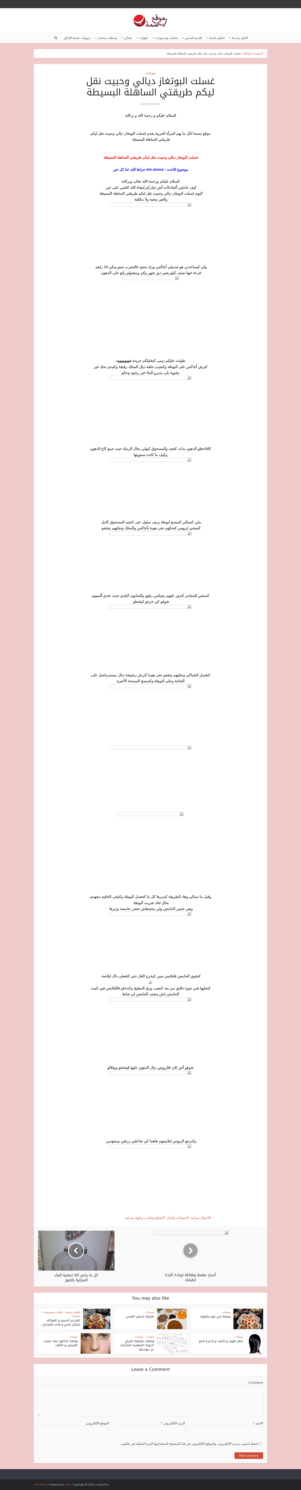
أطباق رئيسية (240, 37)
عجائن (128, 37)
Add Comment (150, 104)
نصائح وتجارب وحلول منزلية (144, 1217)
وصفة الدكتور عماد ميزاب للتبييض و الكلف (60, 1343)
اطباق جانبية (217, 37)
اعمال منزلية (199, 1217)
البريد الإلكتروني (173, 1423)
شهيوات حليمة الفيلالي (77, 37)
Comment (255, 1382)
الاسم (258, 1423)
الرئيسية (258, 53)
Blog (247, 53)
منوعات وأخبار (177, 1217)
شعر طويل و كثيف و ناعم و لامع (221, 1341)
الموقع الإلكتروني (97, 1423)
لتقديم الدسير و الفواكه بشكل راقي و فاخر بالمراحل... (60, 1322)
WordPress (41, 1484)
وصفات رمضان (107, 37)
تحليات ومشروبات (166, 37)
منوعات (150, 73)
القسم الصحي (193, 37)
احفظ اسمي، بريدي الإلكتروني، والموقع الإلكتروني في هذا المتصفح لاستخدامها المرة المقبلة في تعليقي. (189, 1443)
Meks (68, 1484)
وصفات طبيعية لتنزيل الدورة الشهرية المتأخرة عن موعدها (137, 1345)
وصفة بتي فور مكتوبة (215, 1316)
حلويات (143, 37)
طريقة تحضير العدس (140, 1316)
